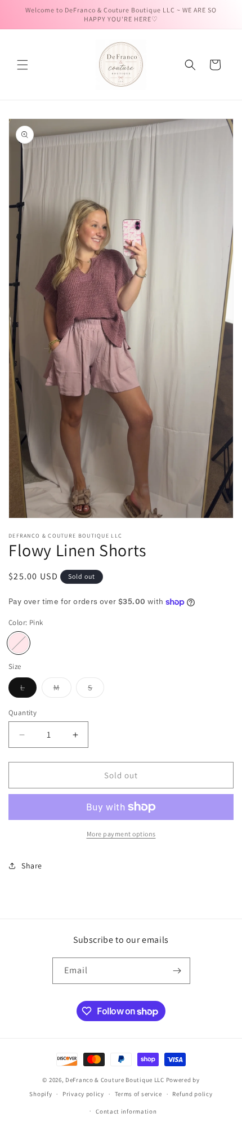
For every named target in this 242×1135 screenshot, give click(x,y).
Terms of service (138, 1094)
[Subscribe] (177, 970)
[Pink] (18, 643)
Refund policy (192, 1094)
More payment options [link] (121, 834)
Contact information (126, 1111)
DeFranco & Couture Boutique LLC (114, 1080)
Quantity (22, 712)
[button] (22, 64)
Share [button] (31, 866)
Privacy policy (83, 1094)
